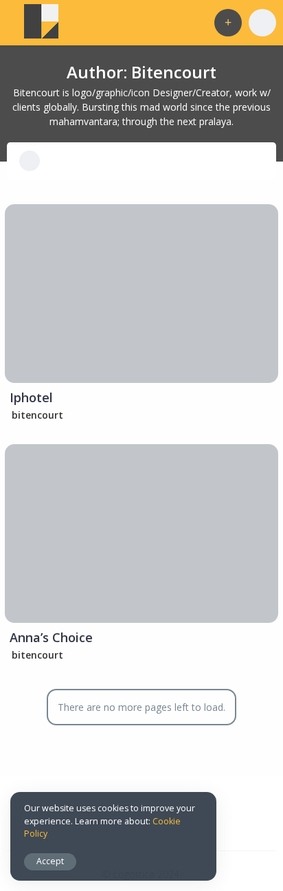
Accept (50, 861)
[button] (228, 22)
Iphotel (31, 397)
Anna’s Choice (51, 637)
